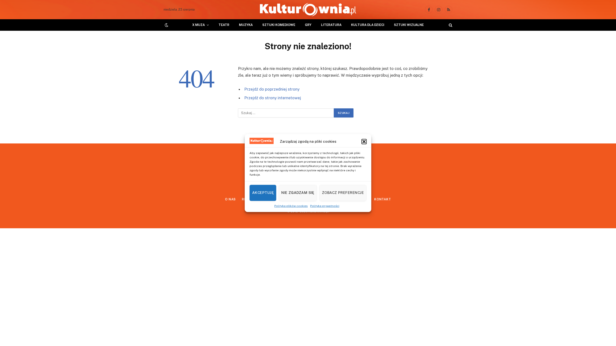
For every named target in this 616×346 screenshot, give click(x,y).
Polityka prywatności (324, 206)
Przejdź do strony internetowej (272, 97)
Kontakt (382, 199)
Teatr (223, 25)
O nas (230, 199)
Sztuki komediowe (278, 25)
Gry (308, 25)
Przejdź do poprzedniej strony (272, 89)
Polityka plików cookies (291, 206)
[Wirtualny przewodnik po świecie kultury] (308, 9)
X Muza (198, 25)
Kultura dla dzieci (367, 25)
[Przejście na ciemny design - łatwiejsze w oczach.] (166, 25)
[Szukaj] (450, 25)
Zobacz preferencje (343, 193)
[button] (364, 141)
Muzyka (246, 25)
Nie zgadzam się (297, 193)
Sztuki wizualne (409, 25)
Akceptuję (263, 193)
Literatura (331, 25)
